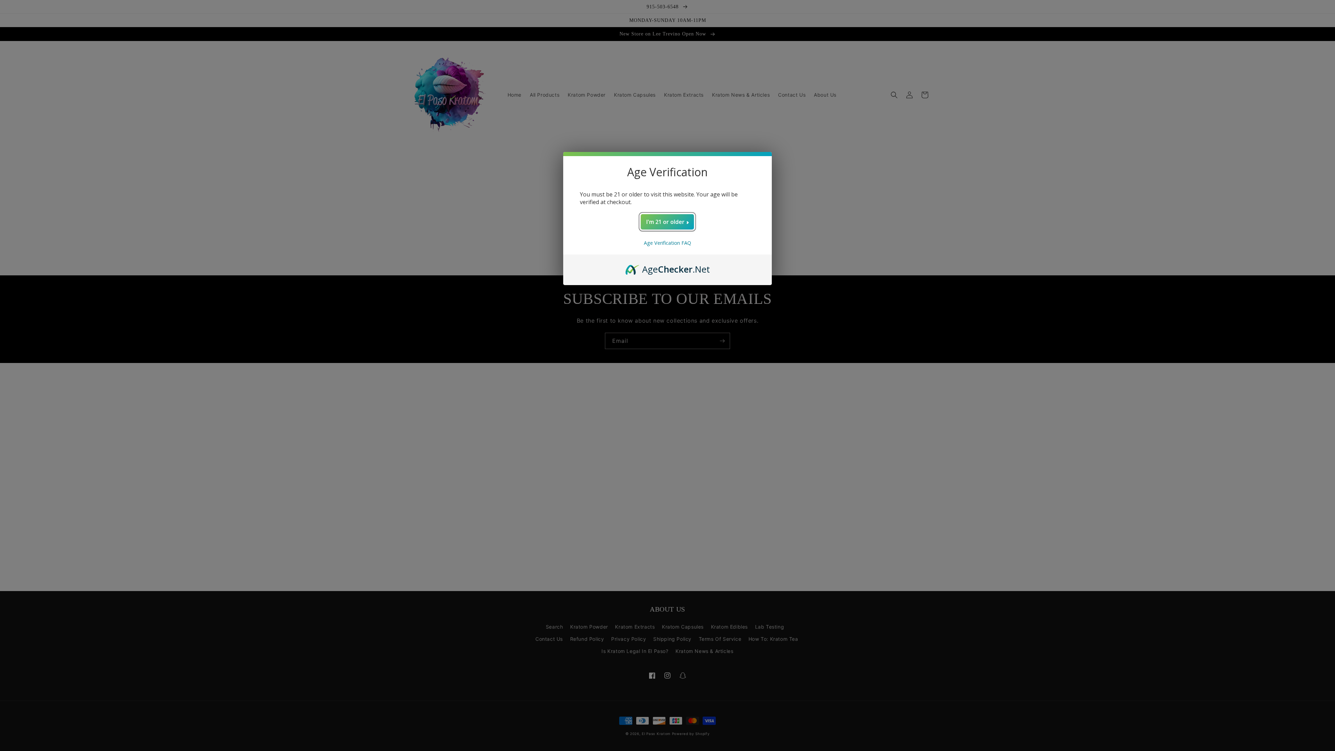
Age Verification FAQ (667, 243)
